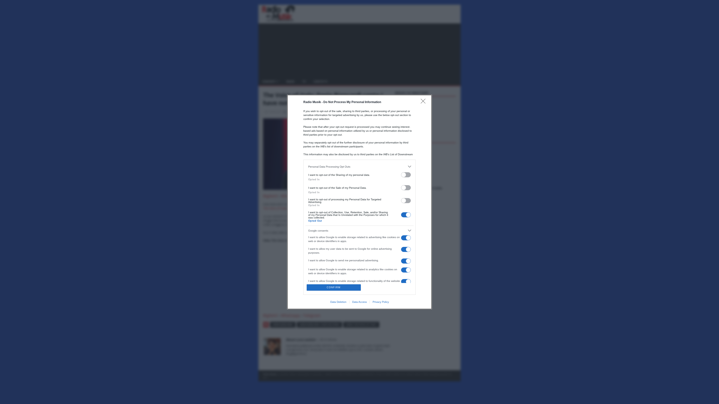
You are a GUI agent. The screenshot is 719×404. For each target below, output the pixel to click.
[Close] (424, 102)
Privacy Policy (381, 301)
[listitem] (359, 167)
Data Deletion (338, 301)
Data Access (359, 301)
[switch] (406, 174)
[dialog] (359, 202)
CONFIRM (334, 287)
